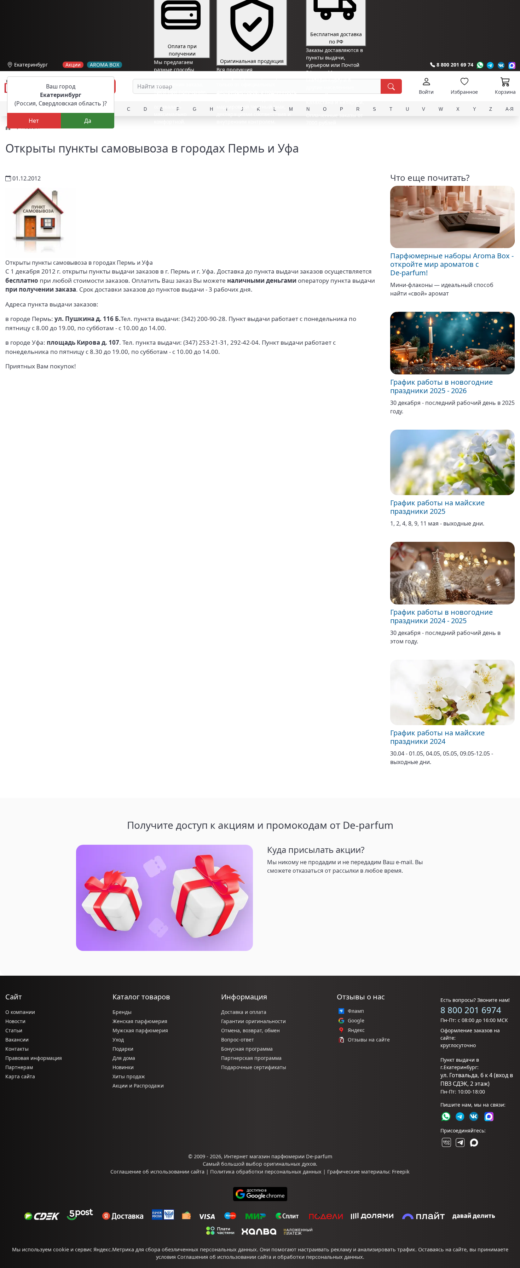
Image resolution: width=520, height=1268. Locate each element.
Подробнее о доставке (333, 150)
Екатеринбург (31, 64)
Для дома (123, 1058)
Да (87, 121)
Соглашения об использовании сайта (224, 1256)
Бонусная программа (247, 1048)
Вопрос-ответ (237, 1039)
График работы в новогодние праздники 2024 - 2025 (441, 616)
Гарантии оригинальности (253, 1021)
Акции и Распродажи (138, 1085)
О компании (20, 1012)
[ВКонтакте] (445, 1142)
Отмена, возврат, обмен (250, 1030)
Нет (34, 121)
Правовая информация (33, 1058)
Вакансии (17, 1039)
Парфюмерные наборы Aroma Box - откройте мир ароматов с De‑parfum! (452, 264)
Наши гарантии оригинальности (256, 134)
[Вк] (501, 65)
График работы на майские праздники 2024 (437, 737)
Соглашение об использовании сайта (157, 1171)
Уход (118, 1039)
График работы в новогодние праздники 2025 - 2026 (441, 386)
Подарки (122, 1048)
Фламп (356, 1011)
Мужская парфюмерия (140, 1030)
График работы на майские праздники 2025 (437, 507)
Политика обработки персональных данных (266, 1171)
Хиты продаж (128, 1076)
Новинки (123, 1067)
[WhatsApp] (480, 65)
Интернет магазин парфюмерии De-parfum (278, 1156)
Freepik (401, 1171)
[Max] (512, 65)
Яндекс (356, 1030)
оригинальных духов (290, 1163)
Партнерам (19, 1067)
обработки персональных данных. (320, 1256)
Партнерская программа (251, 1058)
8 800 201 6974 (470, 1010)
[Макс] (474, 1142)
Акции (73, 65)
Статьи (13, 1030)
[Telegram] (490, 65)
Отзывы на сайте (369, 1040)
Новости (15, 1021)
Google (356, 1020)
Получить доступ (290, 885)
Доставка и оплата (243, 1012)
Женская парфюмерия (139, 1021)
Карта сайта (20, 1076)
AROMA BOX (104, 65)
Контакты (17, 1048)
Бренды (122, 1012)
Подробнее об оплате (180, 134)
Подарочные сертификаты (253, 1067)
